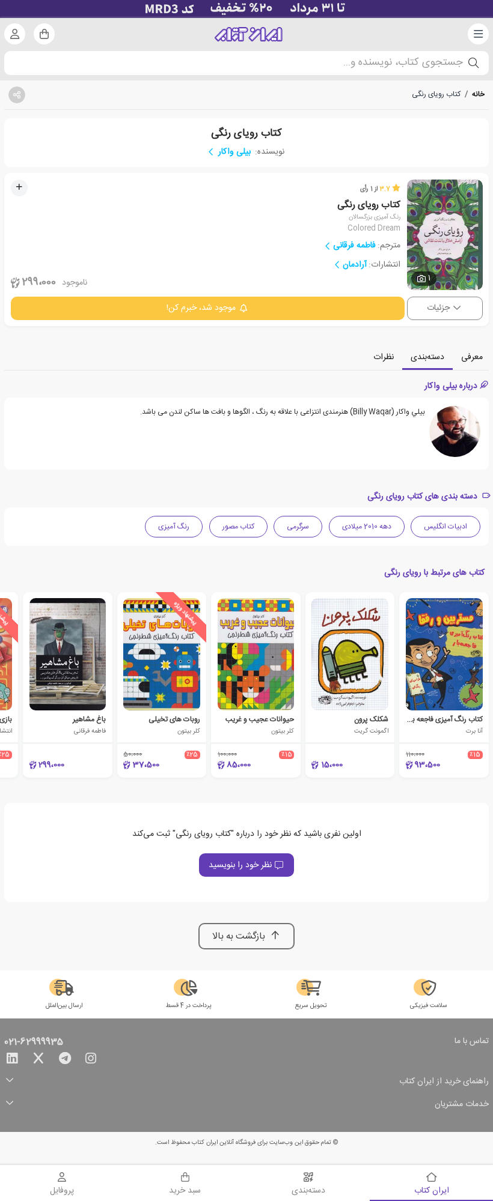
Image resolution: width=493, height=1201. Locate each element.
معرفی (472, 357)
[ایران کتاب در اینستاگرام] (91, 1060)
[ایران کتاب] (249, 34)
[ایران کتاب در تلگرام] (65, 1060)
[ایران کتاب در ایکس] (38, 1060)
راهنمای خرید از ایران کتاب (444, 1081)
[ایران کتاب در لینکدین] (12, 1060)
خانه (478, 94)
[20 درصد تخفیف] (246, 9)
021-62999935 (33, 1042)
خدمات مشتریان (462, 1104)
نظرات (383, 357)
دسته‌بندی (427, 357)
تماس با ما (472, 1041)
